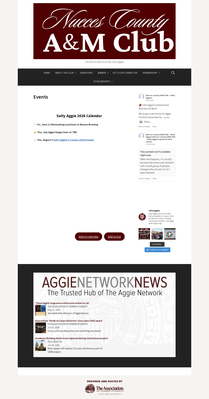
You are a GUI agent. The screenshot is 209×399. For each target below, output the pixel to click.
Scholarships (101, 81)
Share (154, 127)
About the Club (64, 72)
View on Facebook (144, 127)
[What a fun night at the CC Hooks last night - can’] (157, 234)
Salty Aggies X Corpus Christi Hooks (73, 140)
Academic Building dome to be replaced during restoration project (71, 338)
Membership (150, 72)
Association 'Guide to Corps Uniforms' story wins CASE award (68, 320)
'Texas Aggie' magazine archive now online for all (62, 303)
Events (102, 72)
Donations (86, 72)
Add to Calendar (88, 236)
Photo (147, 121)
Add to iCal (114, 236)
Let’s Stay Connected (125, 72)
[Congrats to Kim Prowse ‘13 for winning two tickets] (170, 234)
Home (47, 72)
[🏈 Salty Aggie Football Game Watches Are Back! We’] (144, 234)
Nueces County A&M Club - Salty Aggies (160, 96)
